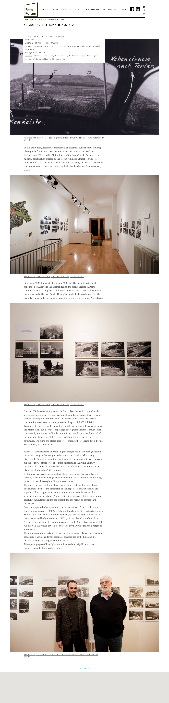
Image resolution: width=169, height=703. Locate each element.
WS (104, 9)
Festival (55, 9)
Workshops (95, 9)
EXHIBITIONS (66, 9)
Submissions (112, 9)
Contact (124, 9)
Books (77, 9)
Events (86, 9)
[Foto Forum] (31, 15)
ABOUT (45, 9)
